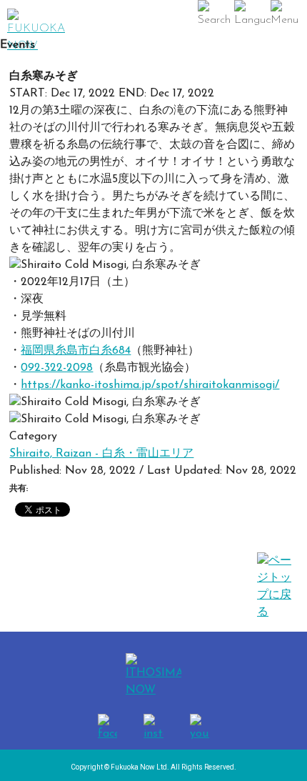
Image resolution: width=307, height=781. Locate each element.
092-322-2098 (57, 368)
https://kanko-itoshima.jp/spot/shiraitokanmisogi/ (150, 385)
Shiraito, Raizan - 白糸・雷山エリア (101, 453)
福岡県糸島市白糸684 (76, 351)
